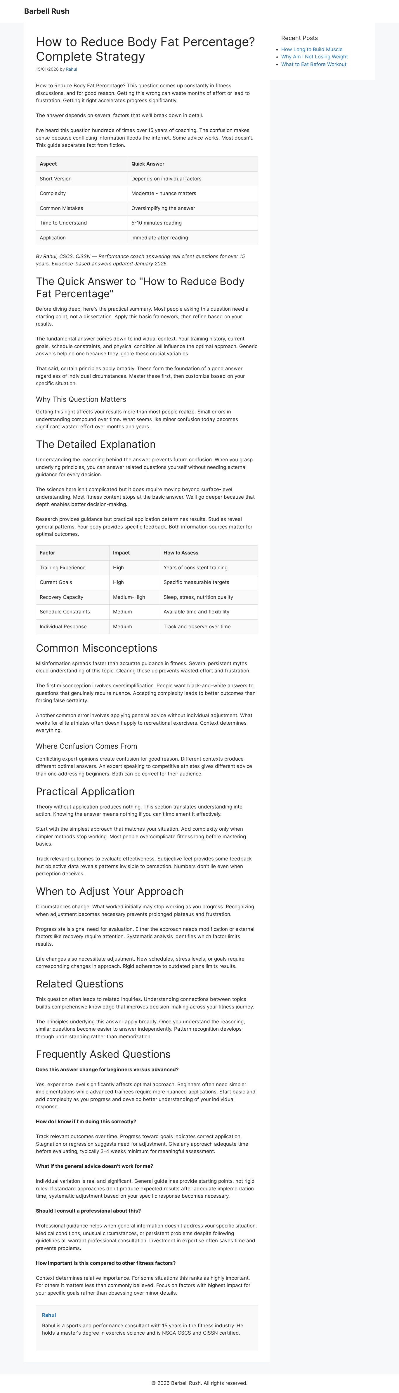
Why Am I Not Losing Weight (314, 57)
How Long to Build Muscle (312, 49)
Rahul (71, 69)
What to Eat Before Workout (313, 64)
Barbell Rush (47, 11)
